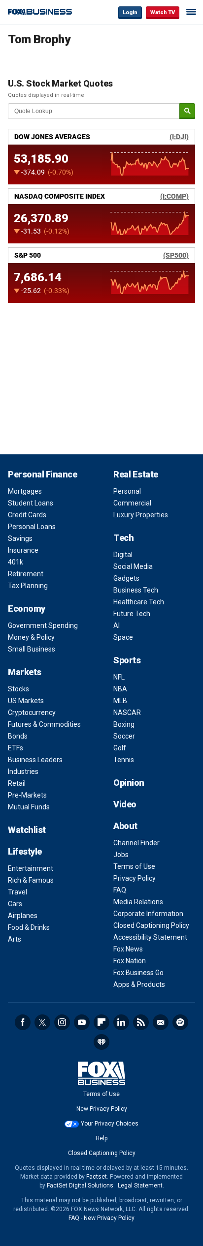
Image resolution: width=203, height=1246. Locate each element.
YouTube (82, 1022)
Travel (17, 892)
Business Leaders (35, 760)
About (125, 826)
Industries (23, 771)
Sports (126, 660)
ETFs (15, 748)
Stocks (18, 689)
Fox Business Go (138, 973)
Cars (15, 904)
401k (15, 562)
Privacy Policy (134, 878)
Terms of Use (134, 866)
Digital (123, 555)
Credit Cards (27, 515)
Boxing (124, 724)
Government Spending (43, 625)
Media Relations (138, 902)
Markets (24, 672)
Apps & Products (139, 984)
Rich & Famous (31, 880)
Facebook (23, 1022)
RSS (141, 1022)
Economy (26, 608)
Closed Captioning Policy (151, 925)
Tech (123, 538)
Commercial (132, 503)
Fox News (128, 949)
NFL (119, 677)
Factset (96, 1176)
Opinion (128, 782)
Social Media (133, 566)
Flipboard (101, 1022)
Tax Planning (28, 586)
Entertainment (30, 868)
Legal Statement (140, 1185)
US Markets (26, 701)
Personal (127, 491)
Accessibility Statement (150, 937)
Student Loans (30, 503)
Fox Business (40, 12)
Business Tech (135, 590)
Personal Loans (32, 527)
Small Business (31, 649)
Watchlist (27, 830)
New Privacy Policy (101, 1108)
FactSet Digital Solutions (80, 1185)
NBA (120, 689)
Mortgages (25, 491)
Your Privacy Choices (109, 1123)
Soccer (124, 736)
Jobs (121, 855)
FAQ (119, 890)
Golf (119, 748)
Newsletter (161, 1022)
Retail (17, 783)
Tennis (123, 760)
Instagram (62, 1022)
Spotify (180, 1022)
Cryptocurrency (32, 712)
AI (116, 625)
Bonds (18, 736)
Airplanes (22, 916)
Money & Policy (31, 637)
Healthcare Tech (138, 602)
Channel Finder (136, 843)
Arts (14, 939)
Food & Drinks (29, 927)
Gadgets (126, 578)
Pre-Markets (27, 795)
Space (123, 637)
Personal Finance (42, 474)
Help (101, 1138)
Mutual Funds (29, 807)
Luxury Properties (140, 515)
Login (130, 12)
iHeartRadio (101, 1042)
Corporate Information (148, 914)
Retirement (25, 574)
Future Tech (131, 614)
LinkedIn (121, 1022)
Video (124, 804)
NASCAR (127, 712)
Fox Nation (129, 961)
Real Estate (135, 474)
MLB (120, 701)
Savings (20, 538)
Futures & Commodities (44, 724)
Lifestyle (25, 851)
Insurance (23, 550)
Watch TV (162, 12)
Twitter (42, 1022)
